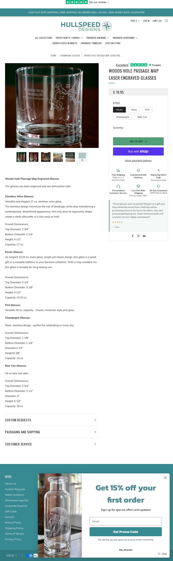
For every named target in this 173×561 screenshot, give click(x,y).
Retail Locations (14, 494)
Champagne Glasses (70, 55)
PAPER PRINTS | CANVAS (68, 37)
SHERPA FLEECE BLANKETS (64, 43)
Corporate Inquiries (16, 505)
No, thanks (125, 550)
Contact (9, 517)
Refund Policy (13, 522)
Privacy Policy (13, 539)
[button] (21, 157)
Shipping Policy (14, 528)
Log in (146, 20)
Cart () (157, 20)
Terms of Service (14, 533)
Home (53, 55)
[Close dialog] (165, 478)
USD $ (134, 20)
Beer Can (142, 116)
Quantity (118, 127)
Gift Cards (11, 511)
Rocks (119, 109)
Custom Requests (15, 489)
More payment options (138, 160)
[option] (52, 105)
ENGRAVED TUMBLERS (91, 43)
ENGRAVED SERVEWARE (124, 37)
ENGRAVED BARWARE (96, 37)
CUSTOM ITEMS (113, 43)
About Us (10, 483)
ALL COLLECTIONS (43, 37)
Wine (134, 109)
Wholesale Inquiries (16, 500)
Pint (147, 109)
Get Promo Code (125, 531)
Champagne (122, 116)
